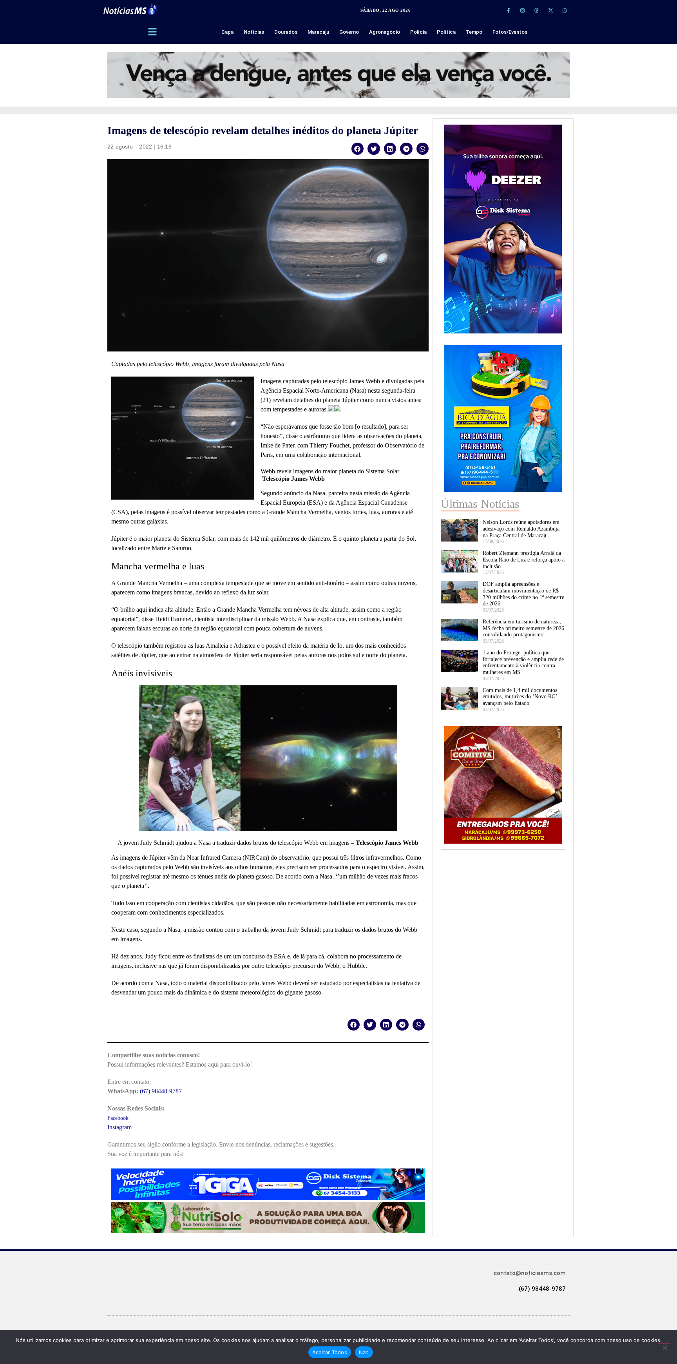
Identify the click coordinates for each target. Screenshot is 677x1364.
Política (446, 32)
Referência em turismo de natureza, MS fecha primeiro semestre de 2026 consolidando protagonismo (523, 628)
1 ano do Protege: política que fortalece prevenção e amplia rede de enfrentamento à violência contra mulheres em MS (523, 662)
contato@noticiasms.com (530, 1273)
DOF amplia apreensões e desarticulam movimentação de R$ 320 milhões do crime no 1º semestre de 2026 (523, 594)
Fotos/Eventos (509, 32)
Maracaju (318, 32)
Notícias (254, 32)
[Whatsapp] (564, 10)
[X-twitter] (550, 10)
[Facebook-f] (508, 10)
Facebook (118, 1118)
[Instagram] (522, 10)
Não (364, 1352)
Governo (349, 32)
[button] (357, 149)
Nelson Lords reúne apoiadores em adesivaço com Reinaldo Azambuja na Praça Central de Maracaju (521, 528)
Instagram (119, 1127)
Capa (227, 32)
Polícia (418, 32)
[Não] (664, 1346)
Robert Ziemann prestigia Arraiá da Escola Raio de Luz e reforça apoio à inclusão (524, 559)
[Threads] (536, 10)
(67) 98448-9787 (161, 1091)
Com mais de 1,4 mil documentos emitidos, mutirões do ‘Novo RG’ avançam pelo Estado (520, 696)
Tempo (474, 32)
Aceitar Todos (329, 1352)
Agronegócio (384, 32)
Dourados (285, 32)
